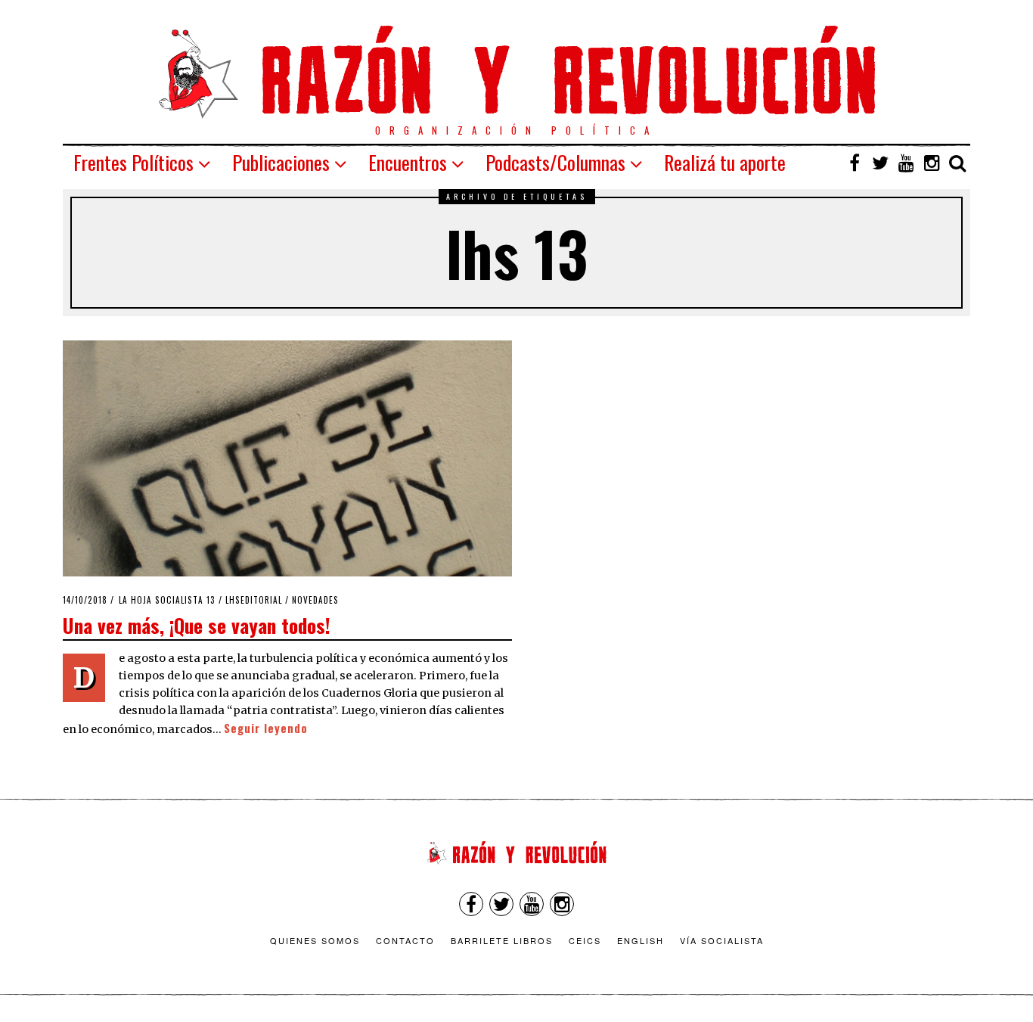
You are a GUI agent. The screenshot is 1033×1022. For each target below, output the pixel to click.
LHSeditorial (253, 600)
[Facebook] (854, 163)
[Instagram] (932, 163)
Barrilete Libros (502, 940)
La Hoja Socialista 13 (167, 600)
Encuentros (407, 162)
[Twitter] (880, 163)
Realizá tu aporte (725, 162)
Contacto (405, 940)
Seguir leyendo (266, 728)
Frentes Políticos (133, 162)
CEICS (585, 940)
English (640, 940)
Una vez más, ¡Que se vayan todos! (196, 624)
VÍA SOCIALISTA (722, 940)
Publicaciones (281, 162)
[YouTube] (906, 163)
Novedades (315, 600)
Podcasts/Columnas (555, 162)
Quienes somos (315, 940)
